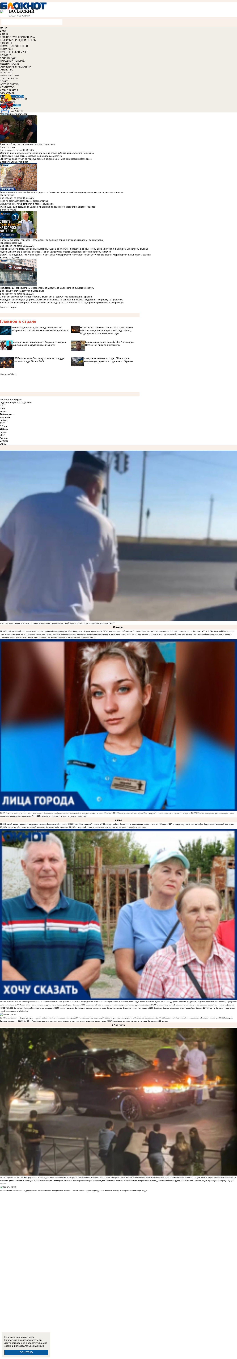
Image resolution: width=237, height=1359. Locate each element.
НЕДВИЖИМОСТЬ (10, 63)
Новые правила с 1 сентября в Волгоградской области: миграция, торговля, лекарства (154, 813)
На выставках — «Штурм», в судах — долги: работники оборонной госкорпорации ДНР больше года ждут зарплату (53, 1018)
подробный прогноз (10, 402)
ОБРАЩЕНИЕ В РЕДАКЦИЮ (15, 66)
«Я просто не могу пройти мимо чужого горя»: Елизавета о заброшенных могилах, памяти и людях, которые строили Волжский (59, 813)
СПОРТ (4, 81)
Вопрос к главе (8, 209)
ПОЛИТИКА (6, 72)
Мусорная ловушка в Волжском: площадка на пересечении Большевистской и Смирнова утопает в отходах (102, 1008)
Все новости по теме (11, 150)
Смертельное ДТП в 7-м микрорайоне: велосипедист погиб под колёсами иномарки (40, 1177)
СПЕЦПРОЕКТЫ (9, 78)
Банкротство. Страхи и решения (86, 631)
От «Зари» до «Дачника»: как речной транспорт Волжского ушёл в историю (37, 827)
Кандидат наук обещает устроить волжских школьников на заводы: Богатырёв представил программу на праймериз (61, 299)
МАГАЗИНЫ (16, 111)
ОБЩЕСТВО (6, 69)
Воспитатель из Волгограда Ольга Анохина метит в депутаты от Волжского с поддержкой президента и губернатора (62, 302)
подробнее (26, 402)
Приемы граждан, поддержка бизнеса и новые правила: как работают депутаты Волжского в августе (81, 1181)
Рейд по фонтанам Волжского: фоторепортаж (24, 201)
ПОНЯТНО (26, 1352)
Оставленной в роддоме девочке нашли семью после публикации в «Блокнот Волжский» (47, 153)
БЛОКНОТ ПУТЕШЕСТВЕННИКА (17, 37)
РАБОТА (19, 96)
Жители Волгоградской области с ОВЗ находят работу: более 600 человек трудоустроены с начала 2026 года (119, 824)
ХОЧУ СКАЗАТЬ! (9, 90)
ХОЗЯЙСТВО (7, 87)
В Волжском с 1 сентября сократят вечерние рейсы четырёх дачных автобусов (117, 1005)
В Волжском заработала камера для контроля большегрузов (154, 1181)
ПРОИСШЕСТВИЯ (9, 75)
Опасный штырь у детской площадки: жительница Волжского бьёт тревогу (36, 824)
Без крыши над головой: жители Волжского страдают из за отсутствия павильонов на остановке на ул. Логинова (153, 631)
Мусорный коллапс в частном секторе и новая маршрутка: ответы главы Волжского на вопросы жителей (55, 251)
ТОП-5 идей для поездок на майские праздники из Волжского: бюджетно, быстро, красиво (47, 206)
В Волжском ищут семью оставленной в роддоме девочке (31, 156)
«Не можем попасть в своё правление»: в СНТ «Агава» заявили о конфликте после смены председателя (49, 1002)
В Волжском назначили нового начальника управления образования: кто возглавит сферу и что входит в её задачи (99, 634)
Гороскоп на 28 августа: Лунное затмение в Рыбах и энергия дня (191, 1018)
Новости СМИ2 (8, 374)
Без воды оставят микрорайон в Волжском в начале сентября (133, 1018)
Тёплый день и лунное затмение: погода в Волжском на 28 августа (139, 1021)
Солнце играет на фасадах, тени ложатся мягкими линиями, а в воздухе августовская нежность (55, 637)
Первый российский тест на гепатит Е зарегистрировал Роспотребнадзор (36, 631)
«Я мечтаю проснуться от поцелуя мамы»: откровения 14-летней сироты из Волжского (46, 159)
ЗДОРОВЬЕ (6, 43)
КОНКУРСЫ (6, 49)
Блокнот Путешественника (14, 162)
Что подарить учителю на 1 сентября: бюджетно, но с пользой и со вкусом (202, 824)
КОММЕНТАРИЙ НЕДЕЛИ (14, 46)
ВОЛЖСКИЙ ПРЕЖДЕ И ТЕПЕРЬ (18, 40)
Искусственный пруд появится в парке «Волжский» (27, 204)
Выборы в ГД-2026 (9, 257)
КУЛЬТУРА (5, 55)
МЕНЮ (3, 28)
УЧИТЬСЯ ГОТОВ (17, 99)
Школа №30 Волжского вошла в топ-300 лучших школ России (106, 1177)
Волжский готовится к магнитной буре (153, 1177)
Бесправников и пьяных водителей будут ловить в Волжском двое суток (135, 1002)
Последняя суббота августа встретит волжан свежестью (63, 816)
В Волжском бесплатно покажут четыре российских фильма (177, 1008)
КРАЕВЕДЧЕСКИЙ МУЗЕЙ (14, 52)
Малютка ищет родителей (13, 114)
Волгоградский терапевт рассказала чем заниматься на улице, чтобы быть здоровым (110, 827)
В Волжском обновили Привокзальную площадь (32, 1008)
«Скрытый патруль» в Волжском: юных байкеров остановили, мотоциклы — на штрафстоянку (195, 1005)
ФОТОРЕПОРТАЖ (9, 84)
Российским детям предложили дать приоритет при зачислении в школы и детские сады (69, 1021)
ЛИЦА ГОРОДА (8, 58)
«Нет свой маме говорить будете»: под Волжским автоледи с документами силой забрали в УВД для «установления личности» (54, 623)
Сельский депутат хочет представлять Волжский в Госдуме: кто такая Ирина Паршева (46, 296)
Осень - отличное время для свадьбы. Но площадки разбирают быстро (49, 1005)
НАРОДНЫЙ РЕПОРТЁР (13, 61)
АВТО (3, 31)
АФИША (4, 34)
